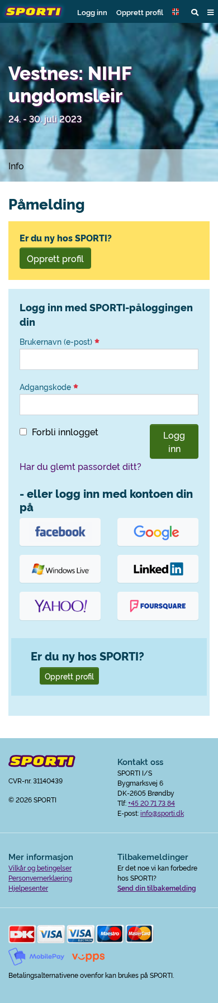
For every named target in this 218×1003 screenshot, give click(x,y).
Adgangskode (46, 386)
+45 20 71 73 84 (151, 802)
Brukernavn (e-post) (57, 341)
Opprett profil (139, 12)
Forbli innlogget (65, 431)
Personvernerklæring (40, 877)
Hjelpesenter (28, 887)
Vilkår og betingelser (40, 867)
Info (16, 165)
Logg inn (92, 12)
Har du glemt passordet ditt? (80, 466)
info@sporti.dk (162, 812)
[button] (177, 11)
